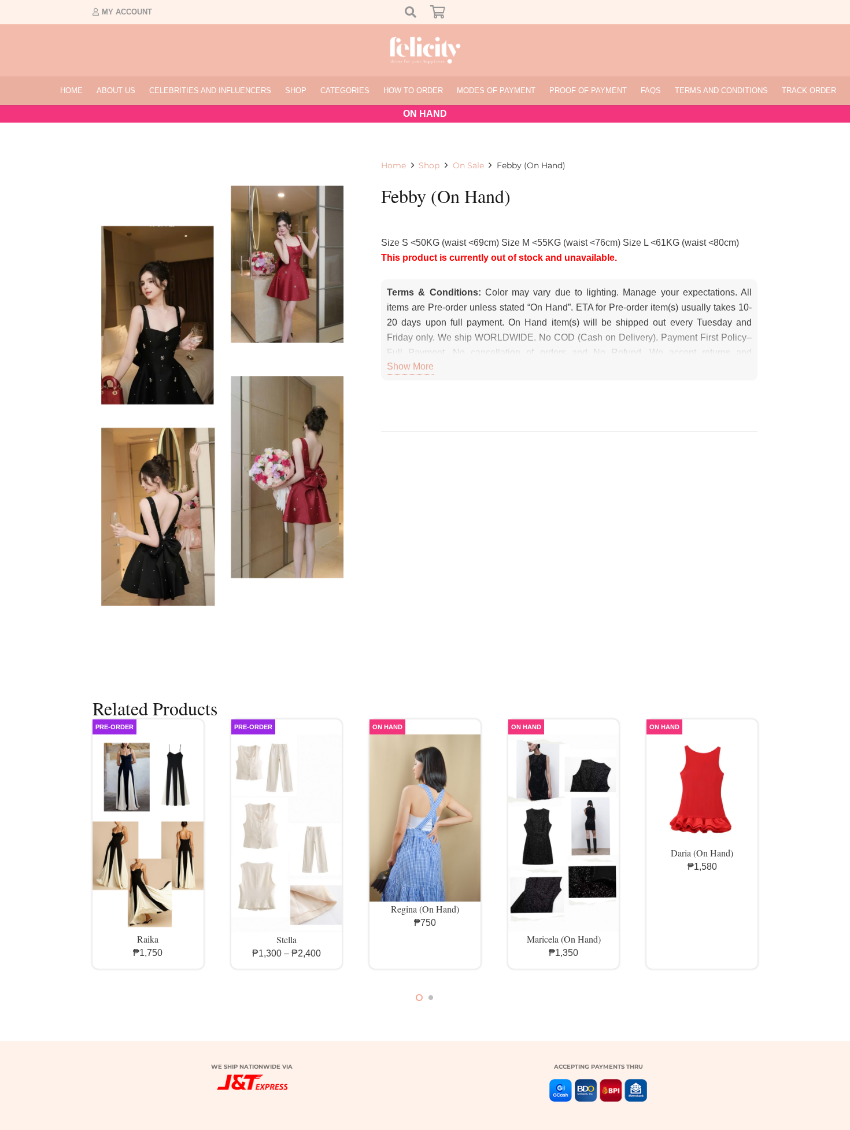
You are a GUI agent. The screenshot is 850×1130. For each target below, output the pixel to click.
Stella (286, 939)
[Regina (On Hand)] (425, 817)
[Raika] (148, 833)
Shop (429, 165)
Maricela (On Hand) (564, 939)
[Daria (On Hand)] (701, 789)
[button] (311, 90)
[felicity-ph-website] (425, 50)
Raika (147, 939)
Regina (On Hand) (425, 909)
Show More (410, 366)
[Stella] (286, 833)
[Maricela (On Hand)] (563, 833)
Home (393, 165)
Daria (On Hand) (702, 853)
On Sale (468, 165)
